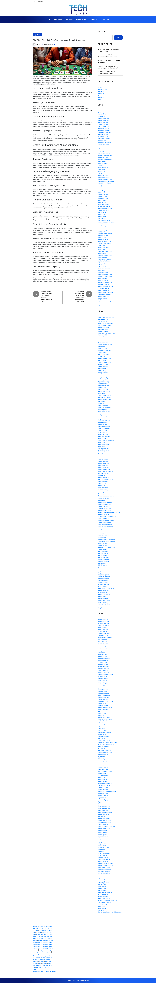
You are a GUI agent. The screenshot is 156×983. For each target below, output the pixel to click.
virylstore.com (102, 148)
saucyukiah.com (102, 111)
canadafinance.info (103, 245)
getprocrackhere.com (104, 567)
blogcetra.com (102, 438)
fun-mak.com (101, 532)
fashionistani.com (103, 793)
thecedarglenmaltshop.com (106, 317)
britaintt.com (101, 906)
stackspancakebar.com (104, 259)
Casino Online (81, 19)
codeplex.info (102, 713)
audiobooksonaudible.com (105, 892)
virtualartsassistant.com (104, 522)
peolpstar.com (102, 140)
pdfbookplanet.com (103, 448)
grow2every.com (102, 805)
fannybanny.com (102, 571)
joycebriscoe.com (103, 643)
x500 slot (39, 965)
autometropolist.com (104, 769)
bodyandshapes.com (104, 898)
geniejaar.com (102, 368)
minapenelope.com (103, 672)
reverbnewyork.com (103, 660)
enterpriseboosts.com (104, 177)
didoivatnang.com (103, 779)
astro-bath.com (102, 727)
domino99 (40, 926)
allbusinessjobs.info (103, 327)
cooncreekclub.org (103, 120)
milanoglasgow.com (103, 263)
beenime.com (102, 528)
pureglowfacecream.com (105, 208)
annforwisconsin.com (104, 649)
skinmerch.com (102, 662)
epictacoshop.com (103, 239)
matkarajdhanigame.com (105, 344)
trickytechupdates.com (104, 294)
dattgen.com (101, 777)
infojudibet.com (102, 339)
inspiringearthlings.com (104, 820)
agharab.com (101, 738)
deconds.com (102, 908)
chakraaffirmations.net (104, 362)
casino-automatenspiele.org (106, 181)
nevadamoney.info (103, 247)
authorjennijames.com (104, 732)
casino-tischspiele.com (104, 183)
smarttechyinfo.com (103, 380)
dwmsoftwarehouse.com (105, 783)
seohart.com (101, 877)
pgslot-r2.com (102, 845)
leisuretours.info (102, 422)
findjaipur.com (102, 651)
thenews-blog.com (103, 857)
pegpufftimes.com (103, 122)
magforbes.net (102, 161)
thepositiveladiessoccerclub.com (107, 742)
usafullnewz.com (103, 619)
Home (49, 19)
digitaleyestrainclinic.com (105, 282)
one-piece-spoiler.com (104, 458)
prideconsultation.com (104, 358)
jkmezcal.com (102, 537)
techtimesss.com (102, 146)
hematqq (35, 961)
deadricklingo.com (103, 473)
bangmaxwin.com (103, 235)
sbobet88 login (45, 957)
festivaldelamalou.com (104, 130)
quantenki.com (102, 495)
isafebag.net (101, 173)
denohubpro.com (103, 454)
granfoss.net (101, 270)
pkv (40, 963)
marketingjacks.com (103, 290)
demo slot (36, 956)
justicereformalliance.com (105, 674)
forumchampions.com (104, 126)
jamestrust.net (102, 187)
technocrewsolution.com (105, 155)
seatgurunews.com (103, 709)
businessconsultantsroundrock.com (108, 900)
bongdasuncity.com (103, 385)
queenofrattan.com (103, 450)
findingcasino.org (103, 461)
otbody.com (101, 185)
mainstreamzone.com (104, 409)
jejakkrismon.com (103, 198)
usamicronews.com (103, 584)
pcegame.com (102, 844)
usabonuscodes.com (104, 861)
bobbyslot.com (102, 370)
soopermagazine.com (104, 867)
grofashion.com (102, 586)
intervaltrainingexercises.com (106, 539)
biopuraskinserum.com (104, 241)
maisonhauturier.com (104, 828)
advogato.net (101, 171)
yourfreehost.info (102, 684)
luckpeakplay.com (103, 582)
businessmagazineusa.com (106, 497)
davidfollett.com (102, 656)
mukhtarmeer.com (103, 834)
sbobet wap (42, 956)
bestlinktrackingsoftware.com (106, 547)
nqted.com (101, 838)
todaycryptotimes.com (104, 859)
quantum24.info (102, 493)
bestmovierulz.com (103, 666)
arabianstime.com (103, 766)
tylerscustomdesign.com (105, 142)
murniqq (48, 959)
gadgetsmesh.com (103, 419)
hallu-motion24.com (103, 267)
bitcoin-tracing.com (103, 896)
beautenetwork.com (103, 894)
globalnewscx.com (103, 444)
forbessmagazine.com (104, 799)
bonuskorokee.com (103, 555)
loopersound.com (103, 670)
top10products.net (103, 329)
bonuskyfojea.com (103, 553)
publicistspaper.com (103, 882)
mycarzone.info (102, 489)
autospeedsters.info (103, 467)
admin (38, 44)
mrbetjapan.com (102, 212)
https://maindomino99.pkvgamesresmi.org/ (45, 971)
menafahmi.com (102, 832)
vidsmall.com (101, 500)
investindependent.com (104, 822)
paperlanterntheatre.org (104, 750)
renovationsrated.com (104, 873)
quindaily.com (102, 884)
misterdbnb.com (102, 535)
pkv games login (102, 89)
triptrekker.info (102, 483)
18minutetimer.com (103, 405)
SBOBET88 (93, 19)
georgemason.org (103, 319)
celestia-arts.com (103, 124)
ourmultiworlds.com (103, 118)
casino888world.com (104, 534)
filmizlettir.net (101, 116)
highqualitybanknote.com (105, 812)
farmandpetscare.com (104, 426)
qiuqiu (99, 99)
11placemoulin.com (103, 372)
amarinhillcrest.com (103, 167)
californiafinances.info (104, 243)
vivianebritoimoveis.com (105, 159)
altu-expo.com (102, 730)
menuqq (42, 959)
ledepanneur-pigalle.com (105, 251)
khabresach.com (102, 298)
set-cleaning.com (103, 879)
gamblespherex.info (103, 477)
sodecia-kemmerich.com (105, 530)
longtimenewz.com (103, 578)
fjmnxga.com (101, 231)
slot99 (34, 969)
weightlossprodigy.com (104, 378)
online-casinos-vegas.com (105, 286)
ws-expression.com (103, 847)
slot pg (68, 149)
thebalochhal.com (103, 631)
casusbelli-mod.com (103, 693)
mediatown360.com (103, 280)
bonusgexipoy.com (103, 557)
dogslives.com (102, 446)
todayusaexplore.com (104, 625)
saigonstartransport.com (105, 233)
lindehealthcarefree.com (105, 325)
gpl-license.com (102, 803)
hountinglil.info (102, 360)
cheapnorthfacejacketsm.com (106, 686)
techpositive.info (102, 432)
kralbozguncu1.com (103, 824)
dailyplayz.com (102, 565)
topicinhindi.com (102, 321)
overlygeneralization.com (105, 415)
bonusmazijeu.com (103, 551)
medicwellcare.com (103, 498)
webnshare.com (102, 413)
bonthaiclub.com (102, 691)
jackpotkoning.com (103, 574)
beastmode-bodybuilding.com (106, 333)
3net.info (100, 711)
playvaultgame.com (103, 598)
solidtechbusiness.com (104, 508)
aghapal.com (101, 728)
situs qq (40, 940)
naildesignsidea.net (103, 746)
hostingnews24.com (103, 814)
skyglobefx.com (102, 475)
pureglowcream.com (104, 220)
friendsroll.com (102, 703)
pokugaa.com (102, 596)
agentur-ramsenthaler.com (105, 479)
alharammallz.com (103, 760)
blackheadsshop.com (104, 514)
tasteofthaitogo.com (103, 226)
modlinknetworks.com (104, 576)
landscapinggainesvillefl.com (106, 826)
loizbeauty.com (102, 192)
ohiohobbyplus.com (103, 678)
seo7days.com (102, 218)
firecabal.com (102, 797)
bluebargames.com (103, 128)
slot (34, 934)
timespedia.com (102, 196)
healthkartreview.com (104, 808)
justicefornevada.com (104, 420)
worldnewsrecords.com (104, 504)
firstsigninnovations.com (105, 132)
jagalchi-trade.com (103, 668)
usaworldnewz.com (103, 623)
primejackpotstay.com (104, 594)
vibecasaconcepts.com (104, 491)
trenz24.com (101, 189)
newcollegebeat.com (104, 658)
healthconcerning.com (104, 399)
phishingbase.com (103, 590)
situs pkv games (43, 930)
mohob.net (101, 376)
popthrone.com (102, 346)
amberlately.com (102, 641)
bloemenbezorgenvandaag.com (107, 222)
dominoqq (101, 93)
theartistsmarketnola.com (105, 255)
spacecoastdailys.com (104, 869)
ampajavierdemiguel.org (105, 637)
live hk (100, 87)
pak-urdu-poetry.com (104, 436)
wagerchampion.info (104, 469)
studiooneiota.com (103, 459)
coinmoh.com (102, 773)
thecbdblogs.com (103, 300)
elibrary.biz (101, 723)
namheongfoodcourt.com (105, 261)
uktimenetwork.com (103, 621)
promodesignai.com (103, 881)
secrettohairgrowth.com (104, 224)
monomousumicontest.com (105, 471)
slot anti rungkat (41, 938)
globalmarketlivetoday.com (105, 801)
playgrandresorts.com (104, 600)
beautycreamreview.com (105, 771)
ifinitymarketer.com (103, 573)
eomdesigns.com (103, 481)
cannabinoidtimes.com (104, 395)
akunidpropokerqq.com (104, 717)
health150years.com (104, 152)
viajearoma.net (102, 734)
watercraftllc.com (103, 754)
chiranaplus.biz (102, 257)
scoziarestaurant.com (104, 875)
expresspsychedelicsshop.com (107, 791)
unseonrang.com (103, 434)
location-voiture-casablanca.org (107, 516)
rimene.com (101, 249)
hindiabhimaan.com (103, 296)
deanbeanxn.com (103, 343)
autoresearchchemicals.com (106, 302)
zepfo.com (101, 851)
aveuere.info (101, 393)
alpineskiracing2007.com (105, 274)
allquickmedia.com (103, 204)
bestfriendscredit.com (104, 721)
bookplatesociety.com (104, 695)
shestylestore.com (103, 606)
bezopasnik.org (102, 230)
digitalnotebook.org (103, 381)
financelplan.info (102, 335)
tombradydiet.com (103, 690)
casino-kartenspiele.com (105, 179)
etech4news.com (103, 789)
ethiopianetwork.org (103, 417)
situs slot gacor (45, 934)
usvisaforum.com (103, 664)
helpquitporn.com (103, 810)
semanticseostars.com (104, 407)
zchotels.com (101, 849)
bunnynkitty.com (102, 228)
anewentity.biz (102, 214)
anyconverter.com (103, 194)
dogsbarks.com (102, 781)
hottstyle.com (101, 816)
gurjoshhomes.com (103, 688)
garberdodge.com (103, 134)
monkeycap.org (102, 163)
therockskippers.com (104, 269)
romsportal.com (102, 602)
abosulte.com (102, 886)
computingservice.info (104, 428)
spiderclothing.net (103, 705)
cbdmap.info (101, 341)
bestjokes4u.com (103, 364)
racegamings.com (103, 592)
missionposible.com (103, 284)
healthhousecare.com (104, 806)
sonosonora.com (102, 699)
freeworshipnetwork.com (105, 752)
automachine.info (103, 465)
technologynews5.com (104, 853)
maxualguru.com (102, 383)
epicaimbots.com (103, 787)
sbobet (44, 932)
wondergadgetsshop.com (105, 707)
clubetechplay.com (103, 561)
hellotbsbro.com (102, 424)
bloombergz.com (102, 175)
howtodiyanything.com (104, 818)
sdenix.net (101, 165)
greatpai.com (101, 748)
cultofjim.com (101, 652)
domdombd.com (102, 563)
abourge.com (101, 756)
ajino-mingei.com (103, 682)
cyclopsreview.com (103, 775)
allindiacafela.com (103, 272)
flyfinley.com (101, 356)
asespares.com (102, 764)
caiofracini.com (102, 430)
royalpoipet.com (102, 543)
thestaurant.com (102, 545)
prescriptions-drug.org (104, 153)
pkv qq (35, 926)
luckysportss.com (103, 580)
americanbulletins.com (104, 762)
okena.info (101, 715)
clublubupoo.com (103, 549)
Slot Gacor (69, 19)
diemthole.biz (102, 200)
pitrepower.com (102, 278)
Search (102, 32)
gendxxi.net (101, 485)
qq (98, 95)
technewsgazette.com (104, 206)
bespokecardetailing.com (105, 719)
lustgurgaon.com (102, 366)
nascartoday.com (103, 836)
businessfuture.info (103, 337)
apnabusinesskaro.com (104, 304)
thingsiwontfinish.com (104, 608)
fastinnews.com (102, 569)
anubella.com (102, 890)
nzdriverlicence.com (103, 840)
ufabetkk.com (102, 202)
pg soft (38, 934)
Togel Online (105, 19)
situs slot (38, 932)
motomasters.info (103, 487)
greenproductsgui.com (104, 397)
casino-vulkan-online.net (105, 276)
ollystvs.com (101, 442)
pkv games (101, 91)
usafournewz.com (103, 629)
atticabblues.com (103, 767)
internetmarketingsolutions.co (106, 440)
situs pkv (44, 928)
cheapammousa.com (104, 740)
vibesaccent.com (103, 635)
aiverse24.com (102, 888)
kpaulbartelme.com (103, 518)
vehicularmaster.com (104, 633)
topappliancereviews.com (105, 292)
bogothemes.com (103, 680)
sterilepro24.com (102, 506)
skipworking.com (103, 191)
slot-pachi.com (102, 387)
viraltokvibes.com (103, 157)
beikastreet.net (102, 115)
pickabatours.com (103, 331)
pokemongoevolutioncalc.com (106, 588)
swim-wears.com (103, 136)
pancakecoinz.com (103, 354)
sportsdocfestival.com (104, 604)
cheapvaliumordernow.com (105, 526)
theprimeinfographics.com (105, 524)
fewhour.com (101, 403)
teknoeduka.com (102, 855)
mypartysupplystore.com (105, 647)
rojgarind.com (102, 401)
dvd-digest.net (102, 253)
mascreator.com (102, 830)
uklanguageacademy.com (105, 323)
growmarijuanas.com (104, 411)
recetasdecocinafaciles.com (106, 744)
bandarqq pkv (48, 926)
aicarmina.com (102, 645)
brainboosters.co (102, 639)
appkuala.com (102, 216)
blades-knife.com (103, 456)
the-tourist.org (102, 169)
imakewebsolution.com (104, 350)
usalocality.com (102, 627)
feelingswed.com (103, 795)
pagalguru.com (102, 842)
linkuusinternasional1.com (105, 701)
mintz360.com (102, 374)
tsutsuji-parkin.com (103, 736)
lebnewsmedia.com (103, 697)
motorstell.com (102, 150)
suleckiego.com (102, 306)
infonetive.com (102, 237)
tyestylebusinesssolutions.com (106, 541)
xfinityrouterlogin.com (104, 288)
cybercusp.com (102, 904)
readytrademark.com (104, 871)
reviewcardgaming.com (104, 510)
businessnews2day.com (105, 502)
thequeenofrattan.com (104, 452)
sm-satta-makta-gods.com (105, 863)
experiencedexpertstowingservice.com (109, 512)
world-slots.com (102, 348)
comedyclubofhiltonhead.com (106, 520)
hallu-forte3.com (102, 265)
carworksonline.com (103, 144)
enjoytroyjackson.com (104, 785)
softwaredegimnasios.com (105, 865)
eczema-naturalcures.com (105, 725)
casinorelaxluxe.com (104, 559)
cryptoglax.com (102, 676)
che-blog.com (102, 352)
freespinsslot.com (103, 389)
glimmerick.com (102, 654)
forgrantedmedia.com (104, 138)
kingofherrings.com (103, 210)
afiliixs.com (101, 758)
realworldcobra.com (103, 463)
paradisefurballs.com (104, 391)
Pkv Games (58, 19)
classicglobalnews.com (104, 902)
